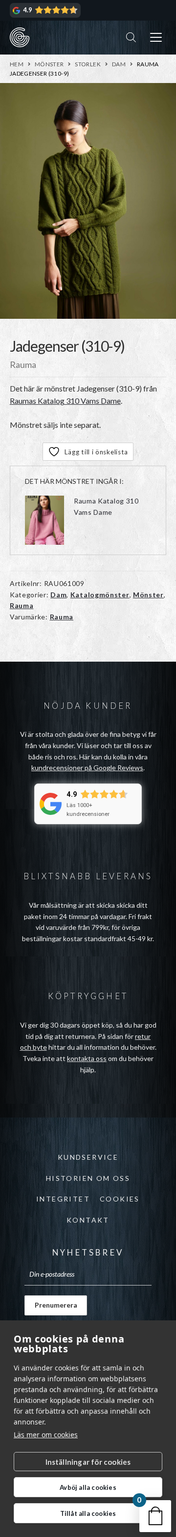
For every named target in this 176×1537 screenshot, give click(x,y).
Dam (119, 64)
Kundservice (88, 1157)
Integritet (63, 1199)
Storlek (88, 64)
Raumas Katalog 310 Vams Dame (65, 400)
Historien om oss (88, 1178)
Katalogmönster (100, 594)
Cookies (120, 1199)
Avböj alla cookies (88, 1487)
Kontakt (88, 1220)
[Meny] (156, 38)
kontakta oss (87, 1058)
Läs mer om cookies (46, 1434)
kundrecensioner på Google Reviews (87, 767)
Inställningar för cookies (88, 1461)
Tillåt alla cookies (88, 1513)
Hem (16, 64)
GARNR (19, 37)
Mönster (49, 64)
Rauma (22, 605)
